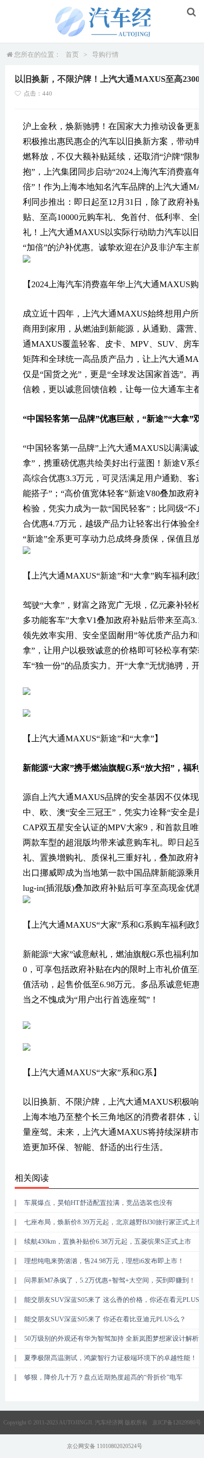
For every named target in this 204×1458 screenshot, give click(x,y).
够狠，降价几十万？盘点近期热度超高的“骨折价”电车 (103, 1377)
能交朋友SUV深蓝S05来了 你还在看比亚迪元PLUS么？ (105, 1319)
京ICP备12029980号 (176, 1422)
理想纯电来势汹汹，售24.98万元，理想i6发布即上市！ (104, 1261)
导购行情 (105, 54)
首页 (72, 54)
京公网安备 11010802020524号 (104, 1446)
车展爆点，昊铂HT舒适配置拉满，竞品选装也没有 (98, 1202)
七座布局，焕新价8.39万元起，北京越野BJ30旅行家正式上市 (113, 1222)
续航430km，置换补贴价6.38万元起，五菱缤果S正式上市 (107, 1241)
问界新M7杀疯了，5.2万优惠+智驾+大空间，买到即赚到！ (109, 1280)
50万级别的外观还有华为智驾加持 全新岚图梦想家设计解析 (111, 1338)
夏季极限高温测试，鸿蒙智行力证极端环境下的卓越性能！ (110, 1357)
